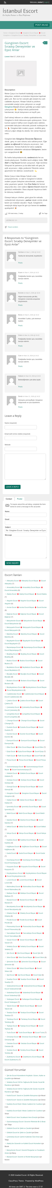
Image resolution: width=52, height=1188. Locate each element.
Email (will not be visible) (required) (17, 434)
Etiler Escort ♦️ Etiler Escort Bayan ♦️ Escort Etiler (25, 747)
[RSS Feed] (5, 2)
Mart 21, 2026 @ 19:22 (32, 396)
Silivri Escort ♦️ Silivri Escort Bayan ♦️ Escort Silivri (25, 957)
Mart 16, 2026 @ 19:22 (32, 335)
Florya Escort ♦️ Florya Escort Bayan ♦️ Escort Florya (26, 760)
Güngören (9, 107)
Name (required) (11, 423)
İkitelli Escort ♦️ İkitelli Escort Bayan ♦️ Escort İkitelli (26, 813)
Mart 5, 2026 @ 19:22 (33, 293)
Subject (8, 527)
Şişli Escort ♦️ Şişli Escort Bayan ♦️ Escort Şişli (24, 975)
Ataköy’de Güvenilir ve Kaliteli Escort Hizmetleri (24, 1143)
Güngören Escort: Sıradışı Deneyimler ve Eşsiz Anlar (20, 46)
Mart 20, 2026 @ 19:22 (33, 376)
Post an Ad (41, 25)
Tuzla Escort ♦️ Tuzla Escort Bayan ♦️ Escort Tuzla (25, 1032)
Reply (20, 263)
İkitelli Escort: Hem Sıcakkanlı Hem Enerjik (22, 1117)
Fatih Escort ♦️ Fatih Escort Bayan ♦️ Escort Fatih (25, 756)
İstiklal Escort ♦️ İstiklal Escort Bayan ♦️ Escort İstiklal (26, 827)
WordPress (39, 1181)
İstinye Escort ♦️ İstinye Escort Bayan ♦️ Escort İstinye (26, 833)
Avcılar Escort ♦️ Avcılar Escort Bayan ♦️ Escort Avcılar (27, 607)
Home (5, 33)
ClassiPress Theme (16, 1181)
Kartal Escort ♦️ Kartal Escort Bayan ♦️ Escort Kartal (26, 853)
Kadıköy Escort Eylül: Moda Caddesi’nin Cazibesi (24, 1104)
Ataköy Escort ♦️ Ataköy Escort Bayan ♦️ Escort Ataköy (27, 594)
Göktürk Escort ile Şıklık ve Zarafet (19, 1128)
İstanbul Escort (20, 10)
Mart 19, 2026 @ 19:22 (31, 355)
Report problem (13, 227)
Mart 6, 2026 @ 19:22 (32, 315)
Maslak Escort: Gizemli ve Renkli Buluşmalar (23, 1157)
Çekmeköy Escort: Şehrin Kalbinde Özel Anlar (23, 1137)
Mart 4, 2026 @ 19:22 (32, 272)
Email (7, 519)
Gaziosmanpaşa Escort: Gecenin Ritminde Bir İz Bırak (26, 1122)
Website (8, 445)
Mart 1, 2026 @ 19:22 (33, 252)
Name (7, 511)
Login (46, 2)
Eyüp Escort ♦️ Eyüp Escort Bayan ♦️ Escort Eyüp (25, 751)
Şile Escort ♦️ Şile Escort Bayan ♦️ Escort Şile (24, 953)
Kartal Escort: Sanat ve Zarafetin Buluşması (22, 1095)
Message (8, 535)
